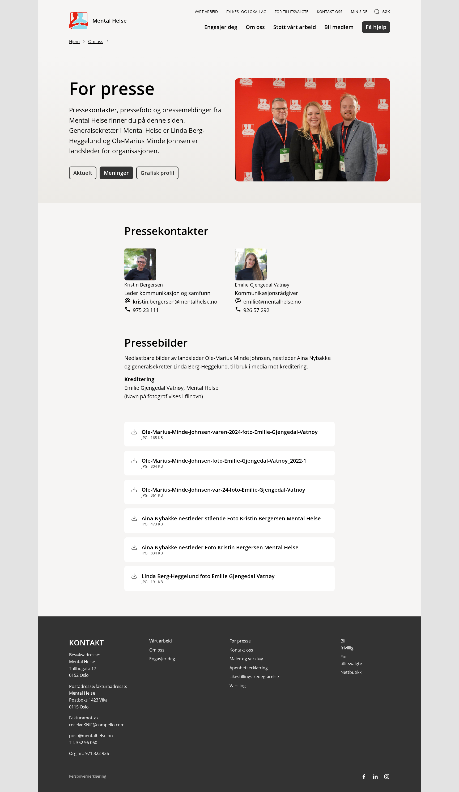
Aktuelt (82, 172)
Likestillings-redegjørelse (254, 676)
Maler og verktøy (246, 659)
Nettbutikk (351, 672)
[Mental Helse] (78, 21)
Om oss (255, 27)
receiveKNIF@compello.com (97, 725)
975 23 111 (146, 310)
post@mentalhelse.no (91, 736)
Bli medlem (339, 27)
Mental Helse (109, 20)
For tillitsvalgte (291, 11)
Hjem (74, 41)
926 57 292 (256, 310)
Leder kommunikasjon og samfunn (167, 293)
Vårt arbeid (206, 11)
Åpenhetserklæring (249, 668)
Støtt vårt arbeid (294, 27)
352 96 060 (86, 742)
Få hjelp (376, 27)
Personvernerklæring (87, 776)
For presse (240, 641)
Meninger (116, 172)
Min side (359, 11)
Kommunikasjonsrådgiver (266, 293)
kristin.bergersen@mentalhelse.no (175, 301)
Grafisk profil (157, 172)
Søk (386, 12)
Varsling (238, 686)
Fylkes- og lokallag (246, 11)
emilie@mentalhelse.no (272, 301)
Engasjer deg (220, 27)
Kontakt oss (329, 11)
